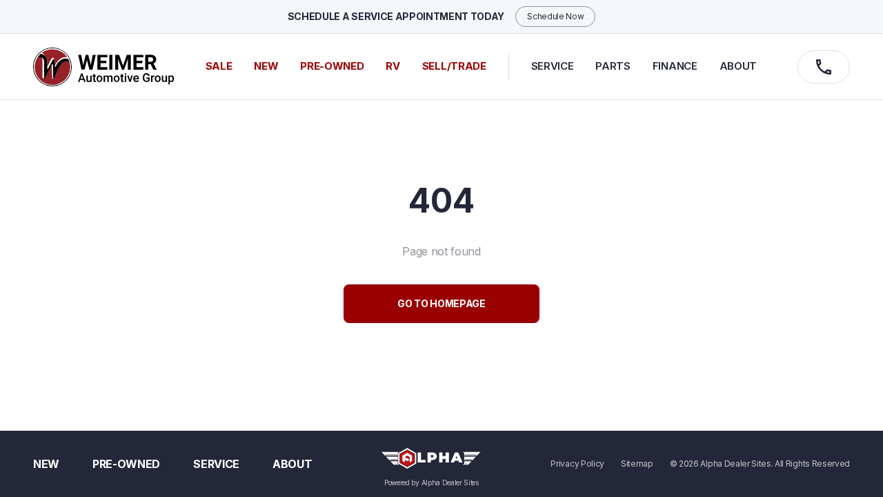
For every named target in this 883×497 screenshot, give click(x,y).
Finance (675, 65)
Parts (612, 65)
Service (552, 65)
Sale (219, 65)
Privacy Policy (577, 464)
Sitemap (637, 464)
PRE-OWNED (332, 65)
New (46, 463)
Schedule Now (555, 16)
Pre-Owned (126, 463)
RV (392, 65)
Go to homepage (441, 303)
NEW (266, 65)
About (738, 65)
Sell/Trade (454, 65)
